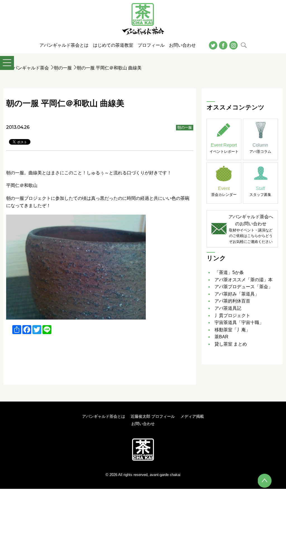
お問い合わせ (143, 423)
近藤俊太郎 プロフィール (153, 416)
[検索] (243, 45)
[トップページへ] (143, 449)
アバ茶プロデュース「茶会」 (243, 286)
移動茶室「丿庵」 (232, 329)
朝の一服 (63, 67)
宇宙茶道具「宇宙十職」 (239, 322)
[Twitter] (213, 45)
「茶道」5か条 (229, 272)
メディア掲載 (192, 416)
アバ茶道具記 (227, 308)
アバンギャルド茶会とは (103, 416)
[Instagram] (233, 45)
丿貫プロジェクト (232, 315)
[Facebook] (223, 45)
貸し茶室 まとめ (230, 344)
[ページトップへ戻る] (265, 481)
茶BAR (221, 336)
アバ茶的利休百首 (232, 301)
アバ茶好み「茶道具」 (236, 294)
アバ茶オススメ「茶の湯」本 (243, 279)
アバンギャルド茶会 (29, 67)
